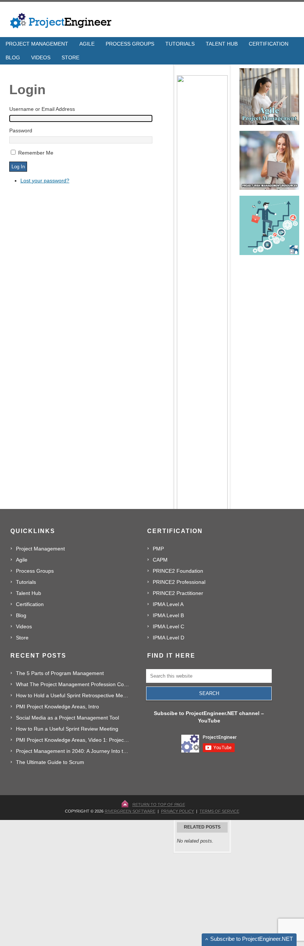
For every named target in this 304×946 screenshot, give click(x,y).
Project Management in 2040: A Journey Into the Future (73, 751)
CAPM (160, 560)
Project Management (40, 549)
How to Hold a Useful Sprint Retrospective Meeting (73, 695)
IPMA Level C (168, 626)
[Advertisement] (228, 899)
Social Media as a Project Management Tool (67, 718)
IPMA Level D (168, 638)
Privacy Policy (177, 811)
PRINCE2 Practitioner (178, 593)
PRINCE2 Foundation (178, 571)
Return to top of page (158, 804)
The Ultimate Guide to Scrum (50, 762)
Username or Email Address (42, 109)
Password (20, 130)
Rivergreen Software (130, 811)
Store (22, 638)
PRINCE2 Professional (179, 582)
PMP (158, 549)
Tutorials (26, 582)
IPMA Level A (168, 604)
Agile (21, 560)
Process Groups (35, 571)
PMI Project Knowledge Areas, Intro (57, 707)
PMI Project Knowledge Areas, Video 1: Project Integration (73, 740)
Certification (30, 604)
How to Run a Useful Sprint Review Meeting (67, 729)
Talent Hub (28, 593)
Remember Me (35, 153)
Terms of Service (219, 811)
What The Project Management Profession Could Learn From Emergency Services (73, 684)
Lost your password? (44, 180)
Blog (21, 615)
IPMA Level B (168, 615)
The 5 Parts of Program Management (60, 673)
